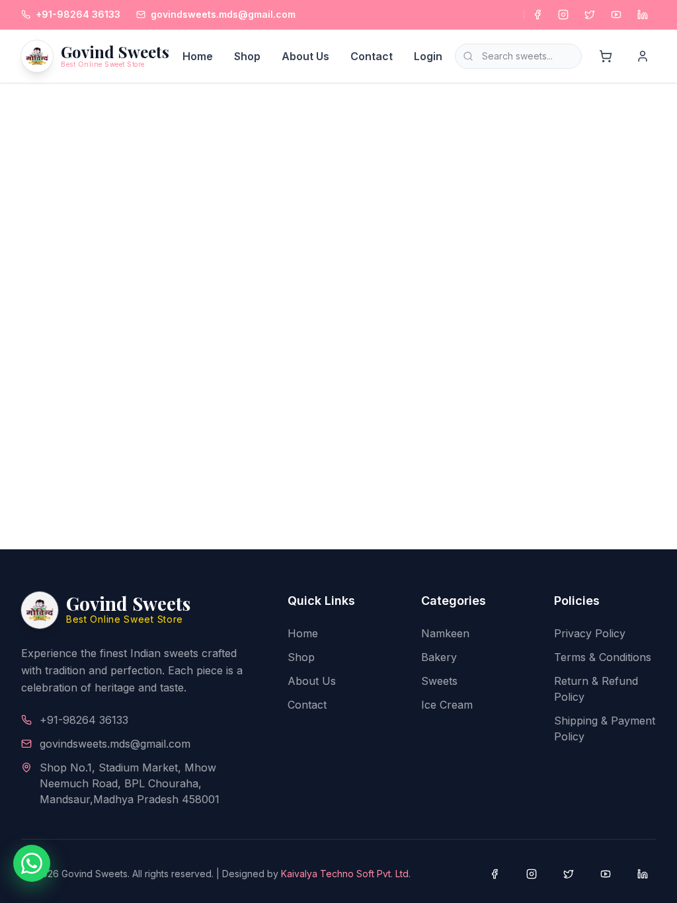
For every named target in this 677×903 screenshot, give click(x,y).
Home (197, 56)
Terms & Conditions (602, 657)
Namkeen (445, 633)
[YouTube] (616, 14)
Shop (247, 56)
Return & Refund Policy (596, 688)
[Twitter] (590, 14)
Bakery (439, 657)
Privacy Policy (589, 633)
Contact (371, 56)
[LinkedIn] (642, 14)
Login (428, 56)
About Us (305, 56)
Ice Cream (447, 704)
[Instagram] (563, 14)
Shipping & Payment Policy (604, 728)
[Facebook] (537, 14)
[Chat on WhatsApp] (31, 863)
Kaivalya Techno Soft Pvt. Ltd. (346, 873)
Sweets (439, 680)
